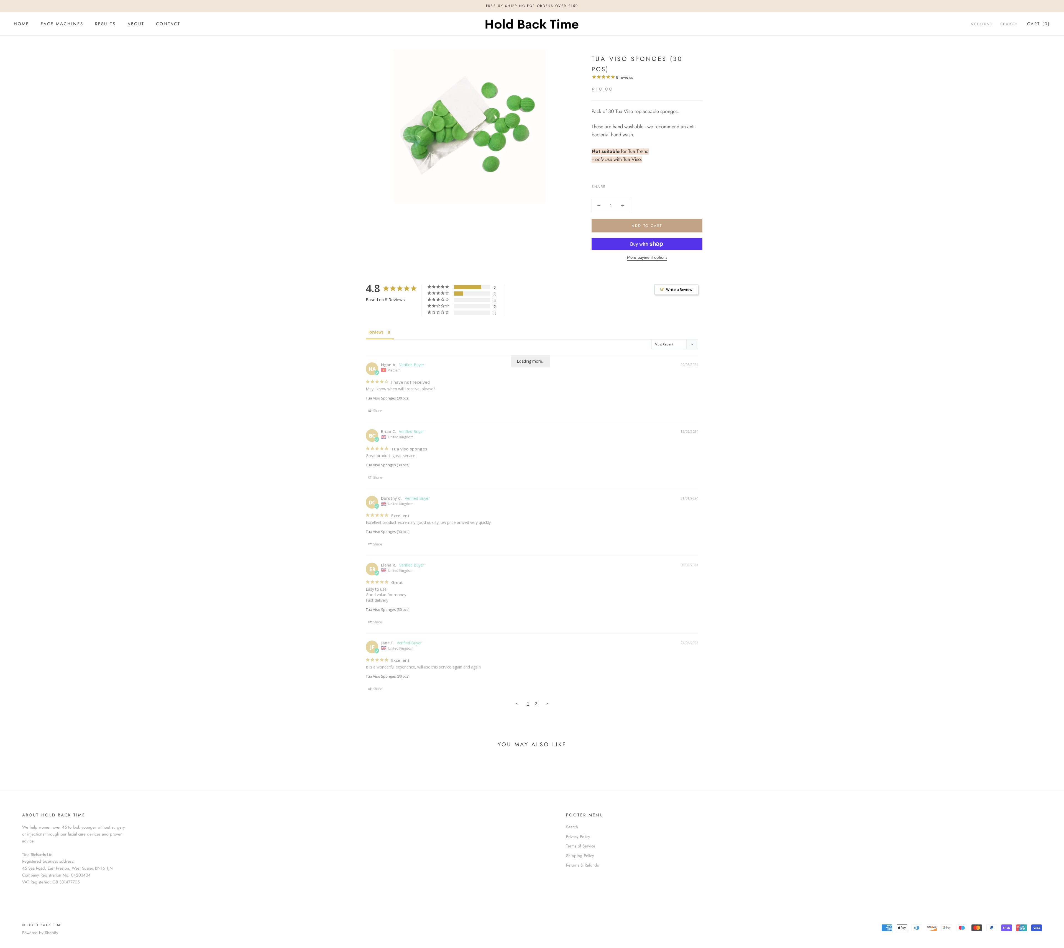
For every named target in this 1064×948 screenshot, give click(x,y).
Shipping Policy (580, 856)
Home (21, 24)
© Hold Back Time (42, 925)
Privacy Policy (578, 837)
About (135, 24)
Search (1009, 24)
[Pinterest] (625, 185)
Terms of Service (580, 846)
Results (105, 24)
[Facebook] (611, 185)
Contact (168, 24)
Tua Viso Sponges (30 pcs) (387, 398)
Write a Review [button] (679, 289)
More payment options (647, 257)
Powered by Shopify (40, 933)
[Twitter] (618, 185)
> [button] (547, 703)
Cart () (1038, 24)
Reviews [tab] (376, 332)
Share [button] (377, 410)
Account (982, 24)
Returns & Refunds (582, 865)
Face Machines (62, 24)
